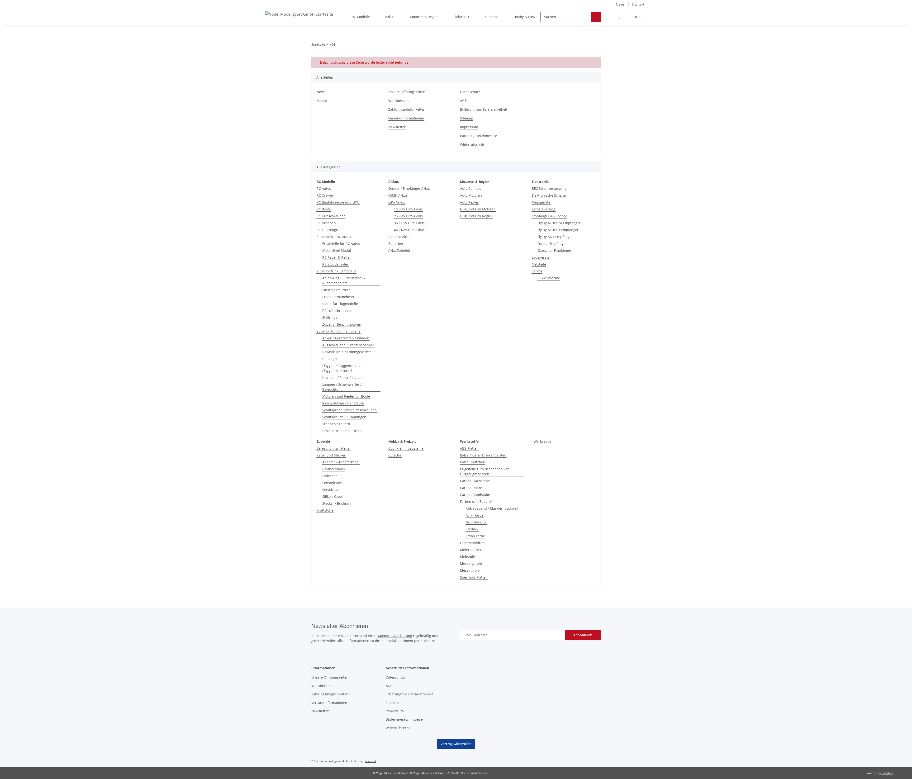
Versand (370, 761)
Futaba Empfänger (552, 243)
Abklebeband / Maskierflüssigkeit (492, 508)
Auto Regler (469, 202)
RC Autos (324, 188)
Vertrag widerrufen (456, 743)
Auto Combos (470, 188)
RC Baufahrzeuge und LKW (338, 202)
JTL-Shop (887, 773)
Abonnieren (582, 635)
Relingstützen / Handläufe (343, 403)
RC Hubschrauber (331, 216)
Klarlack (472, 529)
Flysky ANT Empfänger (555, 236)
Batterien (395, 243)
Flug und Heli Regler (476, 216)
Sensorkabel (332, 482)
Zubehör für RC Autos (334, 236)
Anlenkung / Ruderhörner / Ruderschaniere (343, 280)
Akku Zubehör (399, 250)
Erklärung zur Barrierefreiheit (483, 109)
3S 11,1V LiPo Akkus (409, 223)
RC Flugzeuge (327, 230)
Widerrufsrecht (472, 144)
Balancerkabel (333, 469)
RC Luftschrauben (336, 310)
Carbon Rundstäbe (475, 494)
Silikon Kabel (332, 496)
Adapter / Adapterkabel (341, 462)
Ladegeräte (541, 257)
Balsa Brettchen (472, 462)
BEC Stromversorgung (549, 188)
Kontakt (638, 4)
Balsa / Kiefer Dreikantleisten (483, 455)
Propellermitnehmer (338, 296)
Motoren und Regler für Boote (346, 396)
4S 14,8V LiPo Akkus (409, 230)
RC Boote (324, 209)
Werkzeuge (542, 441)
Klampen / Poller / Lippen (342, 377)
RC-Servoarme (548, 278)
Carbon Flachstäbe (475, 481)
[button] (610, 17)
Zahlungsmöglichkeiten (406, 109)
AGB (463, 100)
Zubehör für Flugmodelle (336, 271)
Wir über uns (398, 100)
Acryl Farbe (475, 515)
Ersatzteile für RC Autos (341, 243)
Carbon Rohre (471, 487)
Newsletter (397, 127)
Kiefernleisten (471, 549)
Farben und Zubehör (476, 501)
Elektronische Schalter (549, 195)
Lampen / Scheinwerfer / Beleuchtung (341, 387)
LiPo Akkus (396, 202)
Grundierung (476, 522)
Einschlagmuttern (336, 290)
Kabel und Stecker (331, 455)
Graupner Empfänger (554, 250)
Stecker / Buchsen (336, 503)
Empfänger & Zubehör (549, 216)
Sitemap (466, 118)
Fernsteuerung (543, 209)
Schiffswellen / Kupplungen (344, 417)
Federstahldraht (473, 543)
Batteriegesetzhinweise (478, 135)
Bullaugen (330, 358)
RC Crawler (325, 195)
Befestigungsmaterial (334, 448)
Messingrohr (470, 570)
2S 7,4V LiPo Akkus (408, 216)
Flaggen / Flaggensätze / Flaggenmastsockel (341, 368)
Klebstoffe (468, 556)
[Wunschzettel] (619, 17)
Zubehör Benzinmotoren (341, 324)
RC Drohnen (326, 223)
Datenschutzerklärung (394, 635)
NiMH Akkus (398, 195)
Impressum (469, 127)
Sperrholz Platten (474, 577)
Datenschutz (470, 92)
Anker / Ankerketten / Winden (345, 338)
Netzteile (539, 264)
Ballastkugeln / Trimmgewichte (346, 352)
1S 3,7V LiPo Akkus (408, 209)
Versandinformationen (406, 118)
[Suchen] (596, 17)
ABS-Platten (469, 448)
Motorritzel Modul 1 (338, 250)
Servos (537, 271)
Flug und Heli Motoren (478, 209)
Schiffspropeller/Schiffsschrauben (349, 410)
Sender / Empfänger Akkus (409, 188)
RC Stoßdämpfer (335, 264)
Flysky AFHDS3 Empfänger (558, 230)
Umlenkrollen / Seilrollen (342, 430)
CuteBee (395, 455)
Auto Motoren (471, 195)
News (620, 4)
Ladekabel (330, 476)
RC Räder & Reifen (337, 257)
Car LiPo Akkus (399, 236)
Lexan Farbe (475, 536)
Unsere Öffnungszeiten (406, 92)
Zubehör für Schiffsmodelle (338, 331)
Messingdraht (471, 563)
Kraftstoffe (325, 510)
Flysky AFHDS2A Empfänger (559, 223)
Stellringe (329, 317)
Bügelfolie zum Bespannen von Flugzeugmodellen (484, 471)
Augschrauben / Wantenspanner (348, 345)
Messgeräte (541, 202)
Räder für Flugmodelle (340, 303)
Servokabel (331, 489)
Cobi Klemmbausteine (405, 448)
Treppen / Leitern (336, 424)
